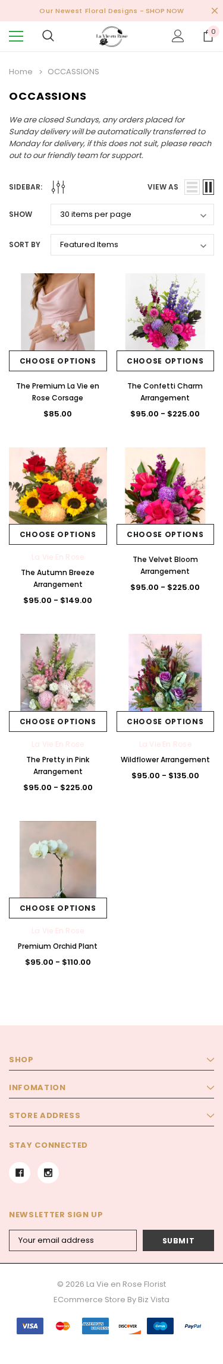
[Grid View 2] (208, 187)
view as (162, 187)
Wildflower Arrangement (165, 759)
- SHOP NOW (162, 10)
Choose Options (58, 361)
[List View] (192, 187)
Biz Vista (153, 1299)
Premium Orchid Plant (58, 946)
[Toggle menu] (16, 36)
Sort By (24, 244)
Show (20, 214)
